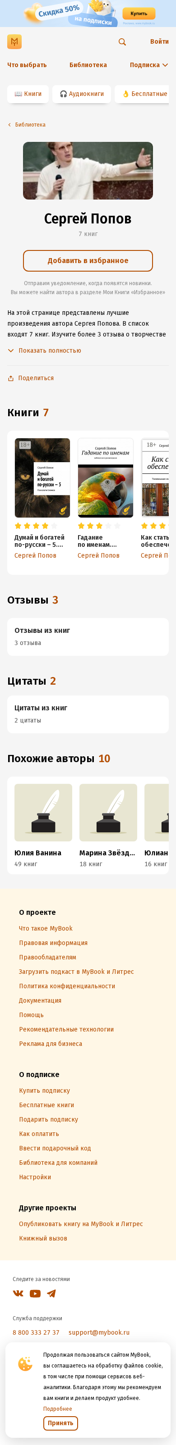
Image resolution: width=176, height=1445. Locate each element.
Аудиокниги (86, 94)
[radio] (18, 526)
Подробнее (57, 1409)
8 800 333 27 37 (36, 1332)
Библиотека (88, 65)
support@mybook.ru (99, 1332)
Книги (33, 94)
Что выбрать (27, 65)
